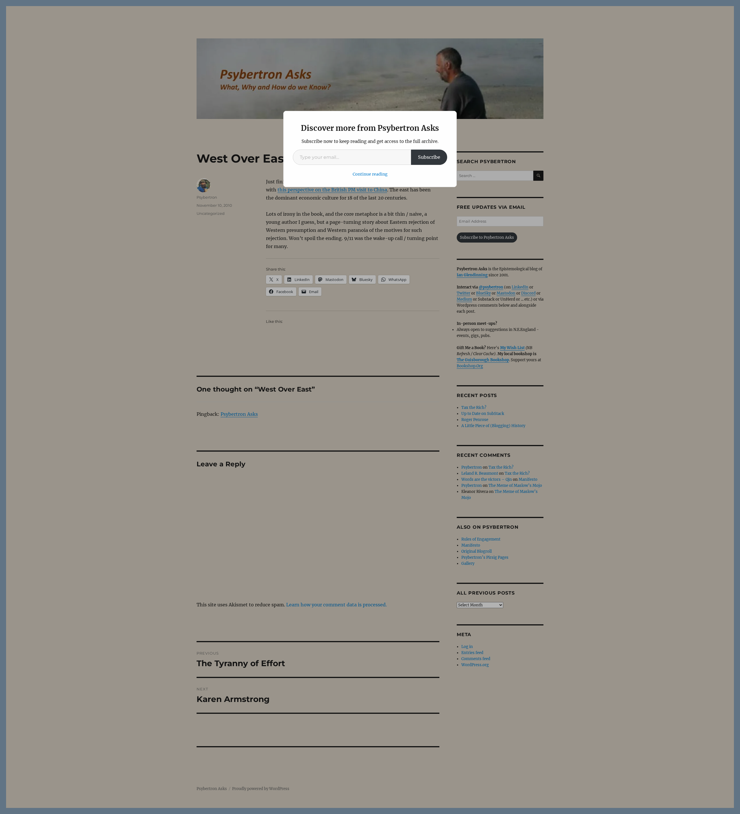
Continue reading (370, 174)
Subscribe (429, 157)
